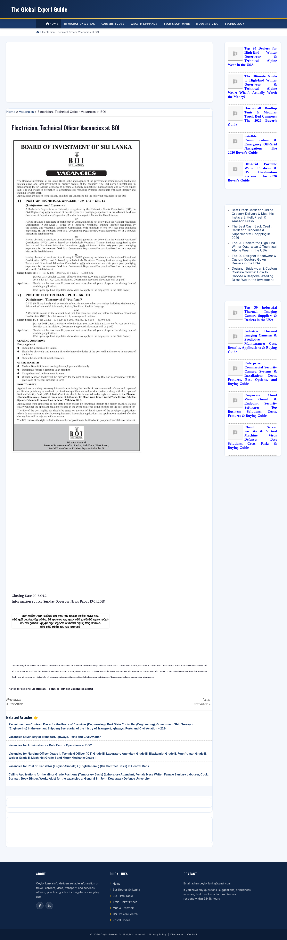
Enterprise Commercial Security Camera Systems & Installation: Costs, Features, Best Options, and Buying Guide (252, 373)
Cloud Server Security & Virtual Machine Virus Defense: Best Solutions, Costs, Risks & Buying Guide (252, 437)
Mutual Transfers (124, 908)
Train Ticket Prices (125, 902)
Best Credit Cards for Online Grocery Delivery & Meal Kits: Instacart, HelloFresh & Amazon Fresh (253, 215)
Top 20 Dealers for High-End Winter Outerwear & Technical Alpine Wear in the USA (252, 56)
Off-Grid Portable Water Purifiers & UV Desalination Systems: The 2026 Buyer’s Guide (252, 172)
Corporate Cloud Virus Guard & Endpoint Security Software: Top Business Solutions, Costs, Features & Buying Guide (252, 405)
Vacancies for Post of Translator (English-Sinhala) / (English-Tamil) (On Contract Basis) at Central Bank (79, 766)
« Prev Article (14, 703)
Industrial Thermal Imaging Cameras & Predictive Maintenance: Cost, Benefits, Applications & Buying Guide (252, 341)
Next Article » (201, 704)
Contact (192, 934)
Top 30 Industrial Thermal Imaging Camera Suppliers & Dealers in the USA (260, 313)
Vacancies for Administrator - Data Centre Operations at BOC (50, 745)
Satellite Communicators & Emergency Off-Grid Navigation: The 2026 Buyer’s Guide (252, 144)
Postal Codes (121, 920)
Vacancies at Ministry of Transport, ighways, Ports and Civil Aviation (55, 736)
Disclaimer (176, 934)
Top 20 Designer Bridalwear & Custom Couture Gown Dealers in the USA (254, 259)
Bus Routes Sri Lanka (126, 889)
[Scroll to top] (278, 932)
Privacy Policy (157, 934)
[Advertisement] (109, 72)
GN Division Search (125, 914)
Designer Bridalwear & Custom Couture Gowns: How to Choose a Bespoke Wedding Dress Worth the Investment (254, 274)
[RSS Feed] (49, 905)
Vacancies (26, 112)
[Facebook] (40, 905)
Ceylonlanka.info (111, 934)
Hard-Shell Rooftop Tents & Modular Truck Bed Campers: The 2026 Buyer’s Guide (252, 116)
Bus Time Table (123, 896)
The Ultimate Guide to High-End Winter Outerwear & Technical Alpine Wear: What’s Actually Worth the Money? (252, 86)
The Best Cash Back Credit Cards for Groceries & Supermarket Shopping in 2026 (251, 232)
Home (53, 23)
